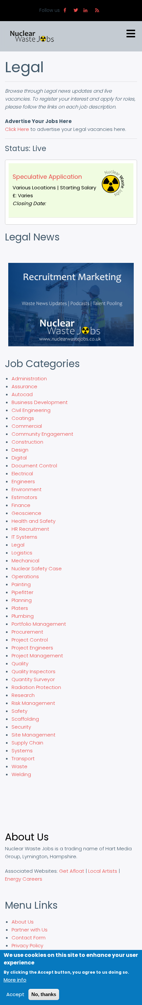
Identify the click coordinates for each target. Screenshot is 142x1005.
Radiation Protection (36, 687)
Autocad (22, 394)
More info (15, 979)
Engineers (23, 481)
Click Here (17, 129)
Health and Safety (33, 521)
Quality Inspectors (33, 671)
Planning (22, 600)
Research (23, 695)
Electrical (22, 473)
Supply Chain (27, 742)
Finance (21, 505)
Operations (25, 576)
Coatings (23, 418)
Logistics (22, 552)
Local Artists (102, 870)
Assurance (24, 386)
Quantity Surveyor (33, 679)
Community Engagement (42, 433)
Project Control (30, 639)
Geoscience (26, 513)
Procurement (27, 631)
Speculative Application (47, 177)
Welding (21, 774)
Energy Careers (23, 878)
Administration (29, 378)
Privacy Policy (27, 945)
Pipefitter (22, 592)
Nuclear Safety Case (37, 568)
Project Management (37, 655)
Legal (18, 544)
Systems (22, 750)
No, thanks (43, 994)
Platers (20, 608)
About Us (23, 921)
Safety (19, 710)
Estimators (24, 497)
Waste (19, 766)
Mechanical (25, 560)
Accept (15, 994)
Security (21, 726)
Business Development (40, 402)
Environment (27, 489)
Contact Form (29, 937)
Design (20, 449)
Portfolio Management (39, 623)
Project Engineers (32, 647)
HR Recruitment (30, 528)
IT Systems (24, 536)
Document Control (34, 465)
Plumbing (23, 615)
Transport (23, 758)
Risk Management (33, 703)
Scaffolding (25, 718)
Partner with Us (30, 929)
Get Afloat (71, 870)
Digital (19, 457)
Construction (27, 441)
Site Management (33, 734)
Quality (20, 663)
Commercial (27, 426)
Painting (21, 584)
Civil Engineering (31, 410)
